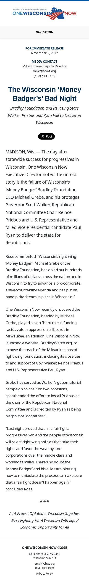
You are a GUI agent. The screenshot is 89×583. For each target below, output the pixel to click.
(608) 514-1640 (44, 568)
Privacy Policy (44, 574)
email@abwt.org (44, 564)
